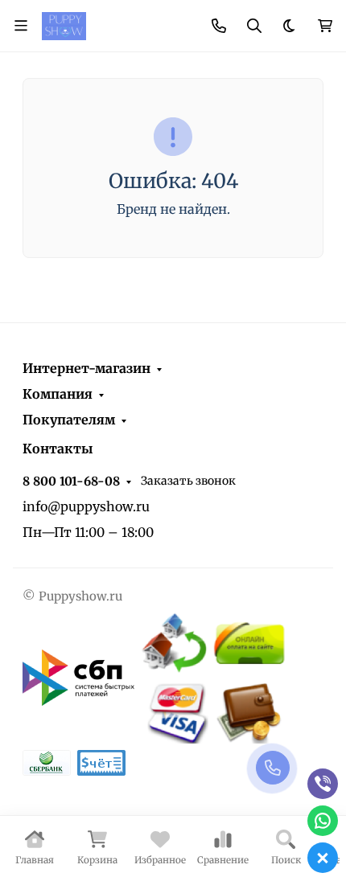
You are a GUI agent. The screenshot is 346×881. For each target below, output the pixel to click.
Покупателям (69, 419)
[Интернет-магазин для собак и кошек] (64, 24)
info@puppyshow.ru (86, 506)
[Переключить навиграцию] (20, 26)
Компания (58, 393)
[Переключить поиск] (254, 26)
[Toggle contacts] (218, 26)
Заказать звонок (188, 480)
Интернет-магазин (86, 368)
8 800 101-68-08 (71, 481)
